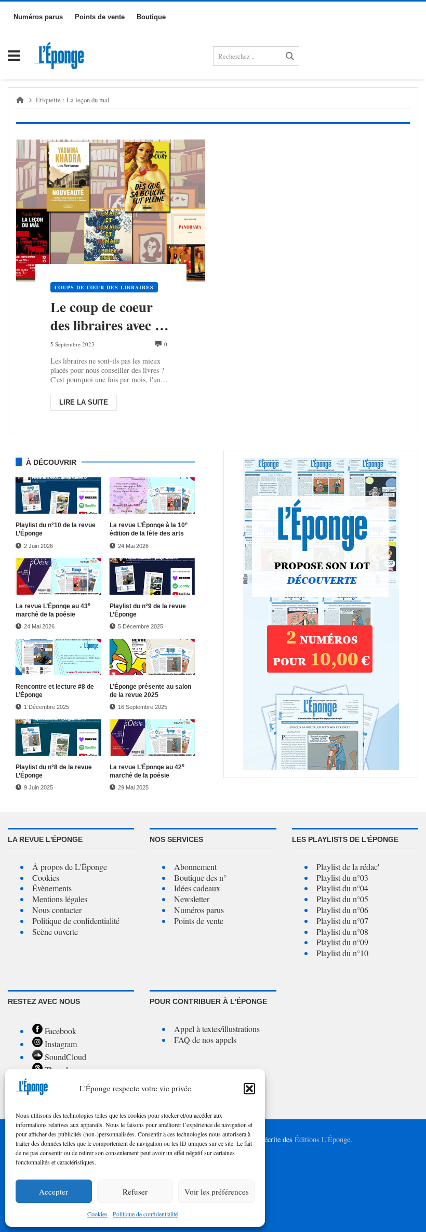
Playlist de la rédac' (347, 866)
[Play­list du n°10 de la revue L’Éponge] (58, 495)
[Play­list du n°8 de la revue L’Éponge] (58, 737)
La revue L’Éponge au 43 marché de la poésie (53, 610)
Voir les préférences (216, 1191)
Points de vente (198, 920)
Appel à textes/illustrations (217, 1028)
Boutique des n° (200, 877)
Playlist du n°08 (342, 931)
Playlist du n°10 (342, 952)
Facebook (59, 1030)
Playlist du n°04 (342, 887)
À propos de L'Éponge (69, 866)
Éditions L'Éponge (322, 1139)
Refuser (135, 1191)
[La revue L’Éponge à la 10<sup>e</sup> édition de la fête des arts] (152, 495)
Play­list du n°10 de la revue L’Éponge (56, 529)
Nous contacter (57, 909)
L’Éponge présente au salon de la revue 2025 (150, 691)
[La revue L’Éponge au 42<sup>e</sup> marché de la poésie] (152, 737)
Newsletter (191, 898)
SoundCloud (64, 1056)
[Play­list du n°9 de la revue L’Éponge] (152, 576)
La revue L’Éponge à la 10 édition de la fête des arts (149, 529)
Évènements (52, 887)
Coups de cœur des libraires (104, 287)
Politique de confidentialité (75, 920)
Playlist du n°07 (342, 920)
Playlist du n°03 (342, 877)
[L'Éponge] (61, 56)
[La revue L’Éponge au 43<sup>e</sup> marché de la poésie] (58, 576)
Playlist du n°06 (342, 909)
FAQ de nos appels (205, 1039)
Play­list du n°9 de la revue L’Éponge (148, 610)
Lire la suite (83, 402)
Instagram (60, 1043)
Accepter (53, 1191)
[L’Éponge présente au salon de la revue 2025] (152, 657)
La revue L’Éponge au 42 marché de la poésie (147, 771)
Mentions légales (59, 898)
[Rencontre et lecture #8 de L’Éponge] (58, 657)
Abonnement (195, 866)
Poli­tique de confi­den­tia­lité (145, 1214)
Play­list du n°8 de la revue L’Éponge (54, 771)
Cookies (97, 1214)
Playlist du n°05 (342, 898)
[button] (249, 1088)
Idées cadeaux (197, 887)
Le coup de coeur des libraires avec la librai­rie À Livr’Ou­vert (109, 316)
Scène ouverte (55, 931)
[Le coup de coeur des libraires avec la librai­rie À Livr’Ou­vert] (110, 211)
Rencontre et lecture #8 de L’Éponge (55, 691)
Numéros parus (199, 909)
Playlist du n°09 (342, 941)
